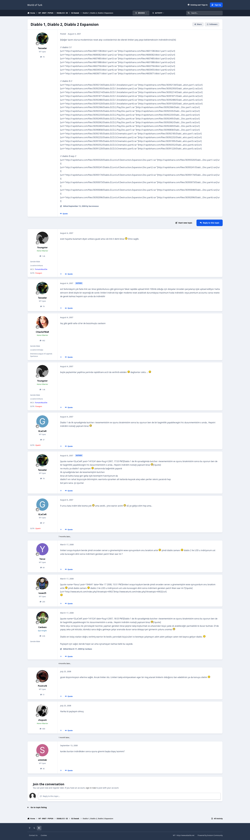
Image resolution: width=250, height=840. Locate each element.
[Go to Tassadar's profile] (42, 38)
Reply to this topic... (51, 796)
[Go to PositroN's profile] (42, 676)
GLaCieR (42, 431)
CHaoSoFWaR (42, 332)
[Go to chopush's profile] (42, 710)
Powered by (210, 835)
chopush (42, 720)
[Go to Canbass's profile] (42, 617)
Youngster (42, 247)
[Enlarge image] (126, 239)
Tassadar (42, 48)
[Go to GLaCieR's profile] (42, 421)
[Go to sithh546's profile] (42, 750)
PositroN (42, 686)
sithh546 (42, 760)
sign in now (91, 788)
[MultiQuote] (60, 274)
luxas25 (42, 593)
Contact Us (33, 835)
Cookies (44, 835)
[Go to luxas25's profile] (42, 583)
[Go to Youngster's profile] (42, 238)
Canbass (42, 627)
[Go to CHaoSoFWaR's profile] (42, 322)
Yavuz (42, 559)
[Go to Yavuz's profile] (42, 549)
